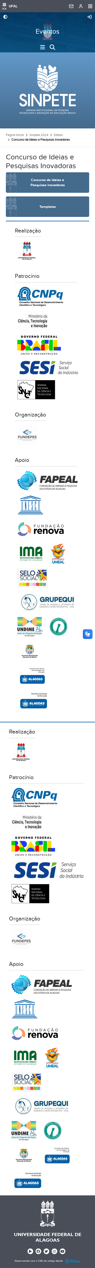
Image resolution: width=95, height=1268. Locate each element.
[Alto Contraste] (5, 17)
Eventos (47, 32)
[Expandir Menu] (43, 47)
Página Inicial (15, 135)
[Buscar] (52, 47)
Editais (58, 135)
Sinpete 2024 (38, 135)
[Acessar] (89, 17)
